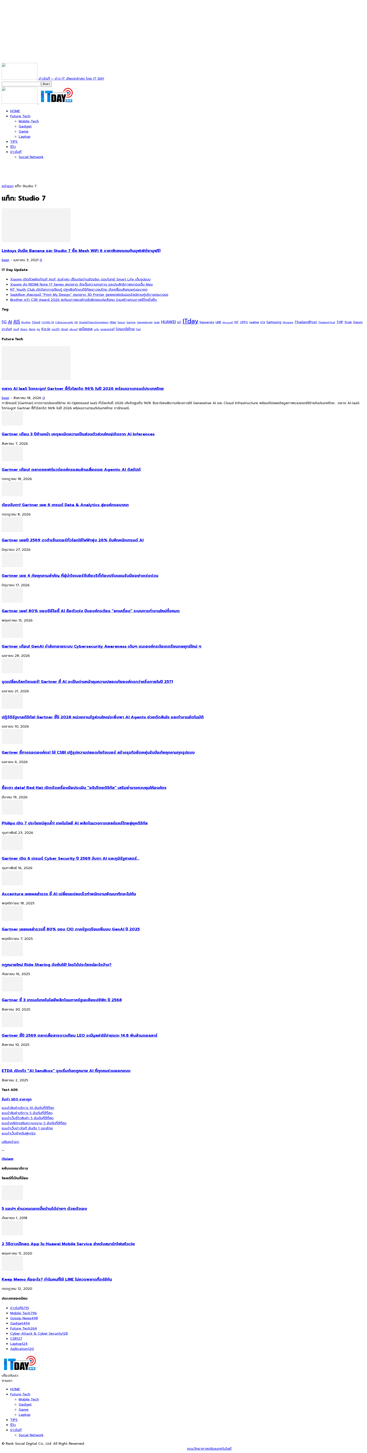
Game (23, 131)
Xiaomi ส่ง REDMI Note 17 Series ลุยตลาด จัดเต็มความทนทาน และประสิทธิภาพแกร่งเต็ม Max (81, 284)
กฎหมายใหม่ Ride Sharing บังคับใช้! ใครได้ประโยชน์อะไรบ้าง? (57, 965)
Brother (26, 322)
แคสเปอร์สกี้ (107, 329)
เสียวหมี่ (73, 329)
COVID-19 (47, 322)
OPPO (244, 322)
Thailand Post (326, 322)
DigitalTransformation (94, 322)
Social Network (31, 157)
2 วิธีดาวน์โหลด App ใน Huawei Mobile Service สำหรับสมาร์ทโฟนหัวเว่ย (68, 1244)
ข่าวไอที (15, 151)
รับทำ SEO (47, 1448)
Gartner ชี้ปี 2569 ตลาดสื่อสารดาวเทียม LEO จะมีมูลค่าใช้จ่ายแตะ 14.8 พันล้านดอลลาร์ (79, 1035)
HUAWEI (168, 322)
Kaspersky (207, 322)
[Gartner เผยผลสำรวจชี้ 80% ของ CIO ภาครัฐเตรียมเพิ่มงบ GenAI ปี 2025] (12, 919)
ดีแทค (32, 329)
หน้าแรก (8, 186)
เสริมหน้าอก (10, 1141)
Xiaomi (358, 322)
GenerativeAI (144, 322)
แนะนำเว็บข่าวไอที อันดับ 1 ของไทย (27, 1128)
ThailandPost (306, 322)
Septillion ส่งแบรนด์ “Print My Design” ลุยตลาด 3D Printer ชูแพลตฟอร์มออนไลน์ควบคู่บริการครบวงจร (89, 294)
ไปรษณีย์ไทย (125, 329)
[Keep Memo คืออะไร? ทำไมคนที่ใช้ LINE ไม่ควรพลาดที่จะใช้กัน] (12, 1269)
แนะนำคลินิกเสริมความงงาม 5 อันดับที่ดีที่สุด (34, 1123)
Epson (121, 322)
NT (236, 322)
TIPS (13, 141)
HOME (15, 111)
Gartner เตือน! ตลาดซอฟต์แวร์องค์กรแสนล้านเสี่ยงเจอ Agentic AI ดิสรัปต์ (71, 470)
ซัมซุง (23, 329)
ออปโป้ (55, 329)
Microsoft (228, 322)
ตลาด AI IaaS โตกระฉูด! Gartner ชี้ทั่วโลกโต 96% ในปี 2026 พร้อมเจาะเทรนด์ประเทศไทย (83, 389)
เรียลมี (64, 329)
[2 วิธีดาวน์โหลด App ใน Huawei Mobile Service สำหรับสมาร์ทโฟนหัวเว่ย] (12, 1234)
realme (254, 322)
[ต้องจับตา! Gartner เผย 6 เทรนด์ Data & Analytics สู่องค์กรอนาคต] (12, 495)
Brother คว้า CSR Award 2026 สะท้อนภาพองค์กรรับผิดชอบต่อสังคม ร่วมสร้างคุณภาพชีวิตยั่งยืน (83, 299)
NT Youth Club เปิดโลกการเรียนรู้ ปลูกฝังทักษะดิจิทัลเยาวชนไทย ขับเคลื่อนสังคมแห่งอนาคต (78, 289)
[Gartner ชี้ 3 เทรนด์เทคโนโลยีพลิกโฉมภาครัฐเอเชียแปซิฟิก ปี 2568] (12, 990)
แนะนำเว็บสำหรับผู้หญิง (18, 1133)
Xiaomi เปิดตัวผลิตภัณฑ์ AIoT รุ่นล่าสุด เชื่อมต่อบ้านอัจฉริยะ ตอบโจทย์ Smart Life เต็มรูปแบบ (80, 279)
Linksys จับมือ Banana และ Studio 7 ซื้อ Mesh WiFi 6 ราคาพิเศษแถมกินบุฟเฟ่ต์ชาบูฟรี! (81, 251)
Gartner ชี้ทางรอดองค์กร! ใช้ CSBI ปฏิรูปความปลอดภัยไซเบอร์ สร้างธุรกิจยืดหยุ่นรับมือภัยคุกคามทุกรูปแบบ (98, 752)
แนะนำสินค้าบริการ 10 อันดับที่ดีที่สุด (28, 1107)
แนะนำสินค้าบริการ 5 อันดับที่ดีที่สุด (27, 1113)
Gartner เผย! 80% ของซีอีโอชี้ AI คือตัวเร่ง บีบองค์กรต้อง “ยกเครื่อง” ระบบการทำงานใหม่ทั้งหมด (91, 611)
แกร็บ (96, 329)
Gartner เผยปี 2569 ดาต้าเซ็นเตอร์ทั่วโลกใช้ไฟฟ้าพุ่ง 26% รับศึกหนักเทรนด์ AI (73, 540)
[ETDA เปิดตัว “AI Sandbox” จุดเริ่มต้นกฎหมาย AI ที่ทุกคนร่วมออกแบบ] (12, 1061)
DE (76, 322)
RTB (262, 322)
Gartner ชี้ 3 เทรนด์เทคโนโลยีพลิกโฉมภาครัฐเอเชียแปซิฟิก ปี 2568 (62, 1000)
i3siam (7, 1158)
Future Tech (20, 116)
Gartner (131, 322)
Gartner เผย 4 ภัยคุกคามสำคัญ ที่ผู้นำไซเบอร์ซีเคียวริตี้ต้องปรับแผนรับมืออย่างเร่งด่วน (80, 576)
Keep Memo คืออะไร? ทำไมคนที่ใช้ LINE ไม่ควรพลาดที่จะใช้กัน (57, 1279)
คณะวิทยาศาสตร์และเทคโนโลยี (209, 1448)
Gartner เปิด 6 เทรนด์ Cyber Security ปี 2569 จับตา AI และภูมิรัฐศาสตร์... (70, 858)
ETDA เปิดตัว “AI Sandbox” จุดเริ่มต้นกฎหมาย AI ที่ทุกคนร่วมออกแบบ (66, 1071)
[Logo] (20, 102)
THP (339, 322)
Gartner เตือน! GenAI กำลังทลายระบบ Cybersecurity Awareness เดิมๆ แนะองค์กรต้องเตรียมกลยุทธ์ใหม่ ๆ (101, 646)
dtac (113, 322)
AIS (16, 321)
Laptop (24, 136)
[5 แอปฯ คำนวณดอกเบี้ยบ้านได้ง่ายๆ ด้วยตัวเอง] (12, 1199)
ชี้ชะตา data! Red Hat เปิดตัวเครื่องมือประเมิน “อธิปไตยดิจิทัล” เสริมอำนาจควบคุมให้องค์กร (84, 788)
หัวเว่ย (45, 329)
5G (4, 322)
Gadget (25, 126)
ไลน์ (138, 329)
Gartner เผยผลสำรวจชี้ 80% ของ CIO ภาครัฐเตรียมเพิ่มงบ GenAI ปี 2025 (71, 929)
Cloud (36, 322)
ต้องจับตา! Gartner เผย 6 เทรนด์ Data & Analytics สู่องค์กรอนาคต (65, 505)
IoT (179, 322)
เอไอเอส (86, 329)
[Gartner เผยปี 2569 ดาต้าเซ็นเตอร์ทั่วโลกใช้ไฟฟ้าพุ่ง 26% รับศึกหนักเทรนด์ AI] (12, 530)
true (348, 322)
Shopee (288, 322)
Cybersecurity (64, 322)
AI (10, 321)
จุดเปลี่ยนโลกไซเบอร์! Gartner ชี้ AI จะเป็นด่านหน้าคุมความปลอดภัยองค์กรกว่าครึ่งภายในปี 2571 (87, 682)
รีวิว (13, 146)
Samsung (273, 322)
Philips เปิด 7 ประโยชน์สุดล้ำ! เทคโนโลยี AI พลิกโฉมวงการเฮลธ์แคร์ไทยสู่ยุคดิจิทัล (75, 823)
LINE (218, 322)
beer (5, 260)
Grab (157, 322)
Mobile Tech (29, 121)
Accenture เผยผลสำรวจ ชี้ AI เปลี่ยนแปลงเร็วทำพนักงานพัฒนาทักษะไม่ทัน (69, 894)
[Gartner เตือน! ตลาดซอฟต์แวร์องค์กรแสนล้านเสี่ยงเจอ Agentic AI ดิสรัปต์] (12, 460)
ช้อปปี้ (16, 329)
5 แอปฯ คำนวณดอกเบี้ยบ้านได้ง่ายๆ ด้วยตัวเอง (44, 1209)
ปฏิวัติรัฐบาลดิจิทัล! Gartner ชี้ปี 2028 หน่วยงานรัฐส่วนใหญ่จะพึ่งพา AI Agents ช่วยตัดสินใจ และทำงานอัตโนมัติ (103, 717)
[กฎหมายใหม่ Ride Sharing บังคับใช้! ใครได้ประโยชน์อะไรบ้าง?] (12, 955)
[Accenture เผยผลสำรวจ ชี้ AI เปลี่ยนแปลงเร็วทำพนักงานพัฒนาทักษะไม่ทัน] (12, 884)
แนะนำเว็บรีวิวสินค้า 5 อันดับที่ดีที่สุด (28, 1118)
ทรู (38, 329)
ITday (190, 321)
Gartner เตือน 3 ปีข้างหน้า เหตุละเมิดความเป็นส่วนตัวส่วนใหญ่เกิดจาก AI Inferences (78, 434)
